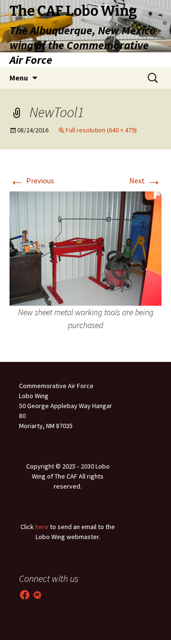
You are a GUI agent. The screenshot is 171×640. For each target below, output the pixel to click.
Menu (19, 77)
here (41, 526)
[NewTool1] (86, 247)
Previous (32, 180)
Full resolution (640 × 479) (101, 130)
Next (145, 180)
